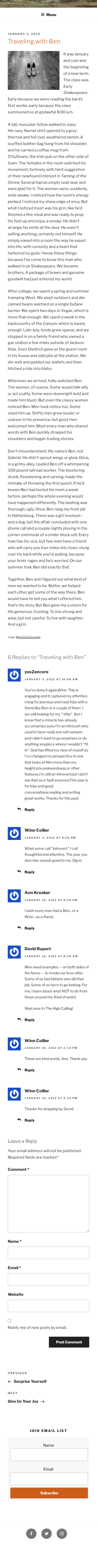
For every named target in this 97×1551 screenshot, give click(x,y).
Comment (18, 1169)
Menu (51, 14)
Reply (30, 809)
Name (14, 1241)
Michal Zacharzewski (28, 637)
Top (91, 1543)
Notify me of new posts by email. (37, 1327)
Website (16, 1294)
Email (14, 1267)
